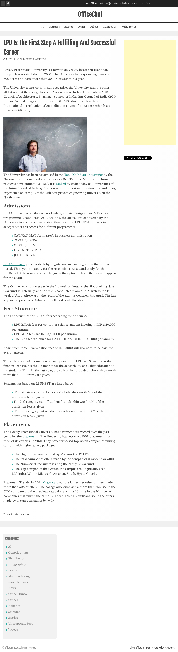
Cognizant (51, 482)
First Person (16, 558)
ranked (61, 183)
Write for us (128, 26)
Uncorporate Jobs (20, 623)
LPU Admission (14, 264)
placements (30, 436)
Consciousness (18, 552)
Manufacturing (19, 576)
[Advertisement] (150, 92)
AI (43, 26)
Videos (13, 629)
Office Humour (19, 594)
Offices (94, 26)
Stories (68, 26)
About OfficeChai (93, 3)
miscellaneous (21, 514)
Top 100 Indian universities (84, 174)
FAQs (108, 3)
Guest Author (36, 59)
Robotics (14, 606)
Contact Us (137, 3)
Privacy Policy (121, 3)
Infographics (17, 564)
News (12, 588)
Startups (54, 26)
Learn (81, 26)
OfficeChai (90, 14)
